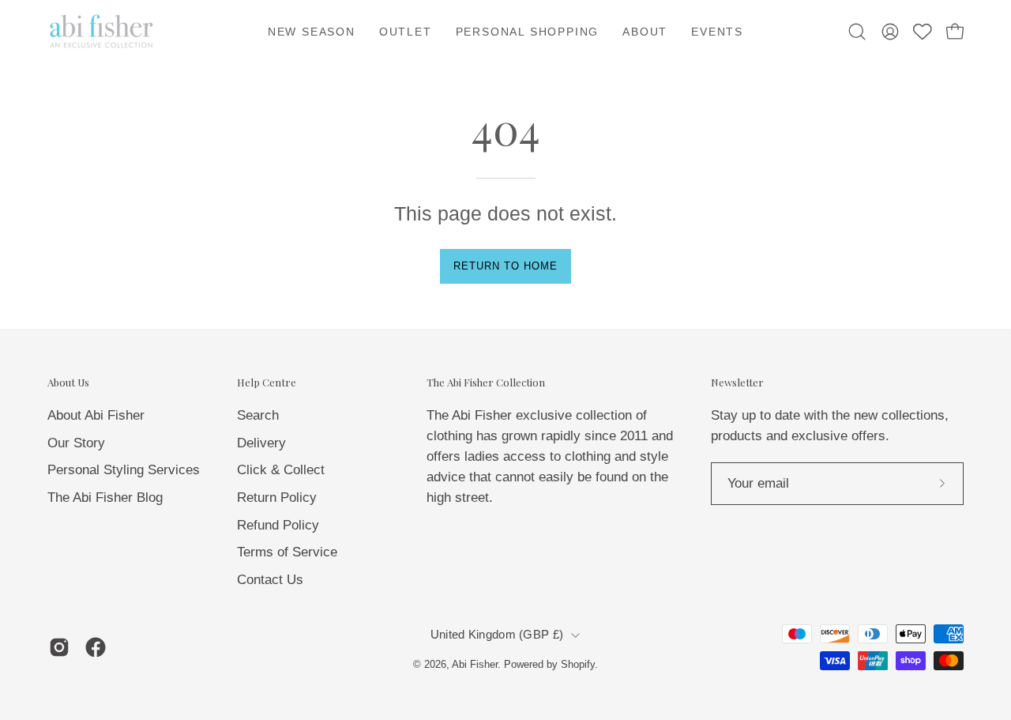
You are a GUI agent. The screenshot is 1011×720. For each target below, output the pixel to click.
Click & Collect (281, 469)
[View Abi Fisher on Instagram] (59, 647)
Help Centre (266, 382)
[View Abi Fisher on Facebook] (95, 647)
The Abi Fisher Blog (105, 496)
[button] (645, 31)
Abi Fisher (475, 664)
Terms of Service (287, 552)
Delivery (261, 442)
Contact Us (270, 578)
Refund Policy (278, 524)
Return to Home (505, 266)
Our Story (76, 442)
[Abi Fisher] (102, 31)
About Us (68, 382)
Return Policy (277, 496)
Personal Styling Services (123, 469)
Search (258, 415)
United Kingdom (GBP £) (496, 634)
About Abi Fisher (96, 415)
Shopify (578, 664)
